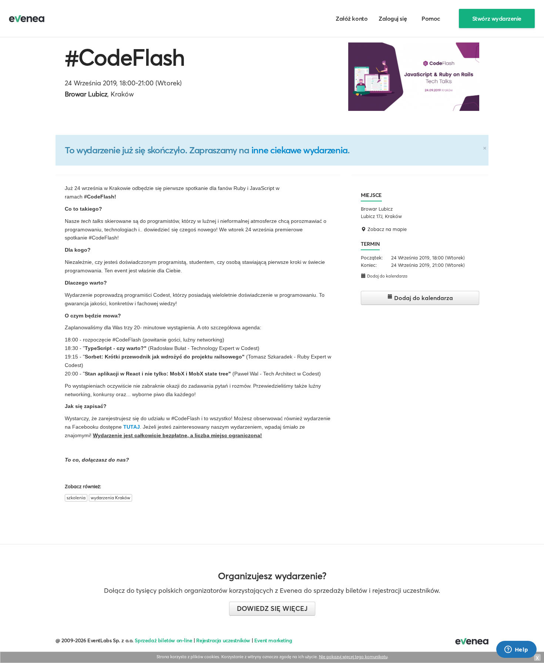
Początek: (372, 258)
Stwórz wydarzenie (496, 18)
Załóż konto (351, 18)
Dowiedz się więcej (272, 608)
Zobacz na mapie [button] (386, 229)
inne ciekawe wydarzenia (299, 150)
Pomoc (431, 18)
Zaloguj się (393, 18)
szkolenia (76, 497)
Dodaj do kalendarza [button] (386, 276)
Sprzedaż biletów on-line (163, 640)
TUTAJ (131, 427)
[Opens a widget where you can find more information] (516, 650)
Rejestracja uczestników (223, 640)
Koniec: (369, 265)
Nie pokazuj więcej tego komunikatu (353, 656)
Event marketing (273, 640)
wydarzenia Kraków (110, 497)
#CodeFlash (125, 57)
